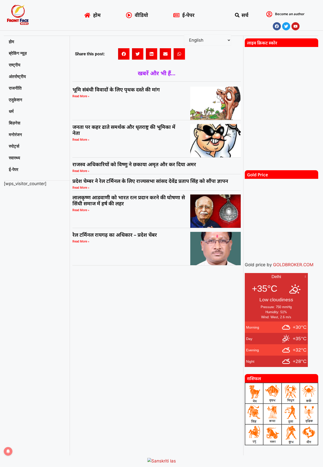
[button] (237, 15)
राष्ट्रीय (14, 64)
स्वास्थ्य (14, 157)
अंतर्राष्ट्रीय (17, 76)
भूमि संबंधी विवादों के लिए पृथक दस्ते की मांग (116, 89)
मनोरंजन (15, 134)
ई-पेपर (13, 169)
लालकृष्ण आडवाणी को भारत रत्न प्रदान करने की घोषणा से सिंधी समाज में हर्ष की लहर (128, 200)
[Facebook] (277, 26)
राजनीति (15, 88)
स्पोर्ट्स (14, 146)
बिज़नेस (14, 123)
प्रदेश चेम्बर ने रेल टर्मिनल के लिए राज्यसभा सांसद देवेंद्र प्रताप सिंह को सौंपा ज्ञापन (150, 181)
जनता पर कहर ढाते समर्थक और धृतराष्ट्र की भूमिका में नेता (123, 130)
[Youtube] (295, 26)
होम (11, 41)
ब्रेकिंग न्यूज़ (18, 53)
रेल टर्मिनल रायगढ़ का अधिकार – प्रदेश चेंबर (115, 234)
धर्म (11, 111)
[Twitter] (286, 26)
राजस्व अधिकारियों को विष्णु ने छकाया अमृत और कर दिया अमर (134, 164)
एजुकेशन (15, 99)
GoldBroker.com (293, 264)
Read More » (80, 96)
